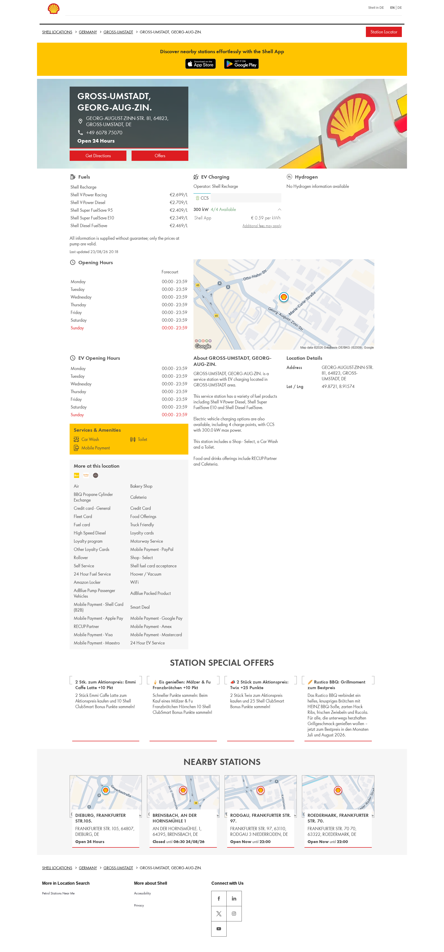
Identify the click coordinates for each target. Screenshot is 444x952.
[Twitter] (219, 913)
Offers (160, 156)
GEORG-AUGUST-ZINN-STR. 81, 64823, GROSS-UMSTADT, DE (128, 121)
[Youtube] (219, 929)
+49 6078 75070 (104, 133)
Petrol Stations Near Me (58, 893)
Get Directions (98, 156)
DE (399, 8)
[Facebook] (219, 898)
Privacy (139, 905)
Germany (88, 32)
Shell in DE (376, 8)
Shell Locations (57, 32)
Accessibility (142, 893)
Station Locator (384, 32)
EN (392, 8)
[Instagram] (234, 913)
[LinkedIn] (234, 898)
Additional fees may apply (262, 226)
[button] (202, 197)
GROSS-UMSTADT (118, 32)
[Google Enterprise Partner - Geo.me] (203, 340)
